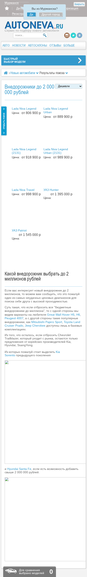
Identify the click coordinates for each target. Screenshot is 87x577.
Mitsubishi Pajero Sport (46, 322)
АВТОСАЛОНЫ (37, 45)
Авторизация (69, 8)
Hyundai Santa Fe (19, 469)
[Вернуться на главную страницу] (34, 27)
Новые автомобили (22, 72)
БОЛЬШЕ (69, 45)
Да (31, 14)
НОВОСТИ (19, 45)
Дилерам (22, 8)
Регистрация (20, 13)
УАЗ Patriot (19, 230)
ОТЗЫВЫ (55, 45)
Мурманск (12, 2)
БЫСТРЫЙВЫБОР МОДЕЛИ (15, 60)
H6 (78, 314)
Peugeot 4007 (14, 318)
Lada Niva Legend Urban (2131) (56, 151)
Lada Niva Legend (24, 108)
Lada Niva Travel (23, 189)
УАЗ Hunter (51, 189)
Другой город (51, 14)
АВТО (6, 45)
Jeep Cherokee (35, 325)
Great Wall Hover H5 (61, 314)
